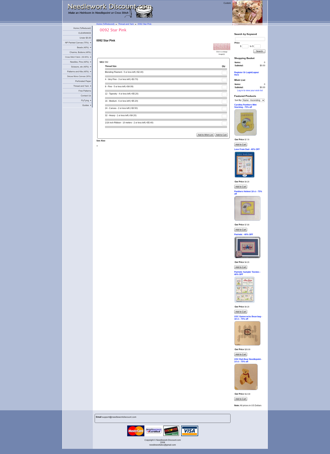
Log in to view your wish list (250, 90)
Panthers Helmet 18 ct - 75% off (248, 192)
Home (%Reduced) (105, 24)
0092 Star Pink (144, 24)
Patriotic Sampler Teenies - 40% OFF (247, 273)
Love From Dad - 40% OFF (247, 149)
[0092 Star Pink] (221, 49)
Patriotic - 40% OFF (243, 234)
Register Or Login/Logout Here (246, 73)
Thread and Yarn (126, 24)
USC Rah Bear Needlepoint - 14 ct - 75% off (248, 360)
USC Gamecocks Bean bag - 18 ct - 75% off (248, 317)
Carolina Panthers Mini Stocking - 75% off (245, 106)
